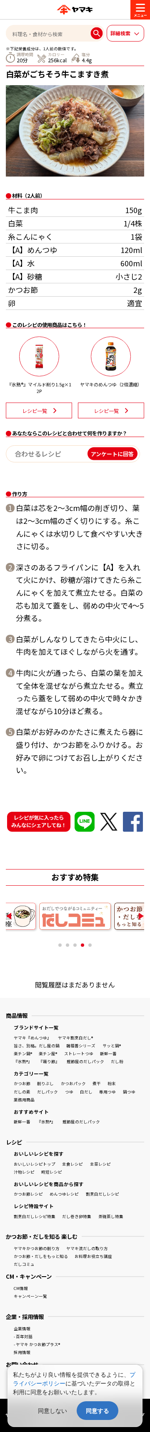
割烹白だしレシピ (102, 1194)
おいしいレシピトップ (34, 1164)
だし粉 (117, 1061)
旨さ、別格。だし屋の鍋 (37, 1046)
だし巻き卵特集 (76, 1216)
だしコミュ (24, 1264)
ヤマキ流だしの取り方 (87, 1248)
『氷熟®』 (23, 1061)
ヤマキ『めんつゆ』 (32, 1038)
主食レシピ (72, 1164)
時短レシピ (51, 1172)
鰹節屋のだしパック (85, 1061)
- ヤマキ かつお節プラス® (37, 1344)
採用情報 (22, 1352)
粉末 (112, 1083)
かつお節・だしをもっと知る (41, 1256)
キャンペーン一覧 (30, 1296)
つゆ (69, 1092)
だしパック (47, 1092)
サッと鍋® (111, 1046)
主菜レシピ (100, 1164)
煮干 (96, 1083)
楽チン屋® (48, 1053)
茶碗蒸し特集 (110, 1216)
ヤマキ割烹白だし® (75, 1038)
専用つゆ (107, 1092)
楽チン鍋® (23, 1053)
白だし (86, 1092)
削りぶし (45, 1083)
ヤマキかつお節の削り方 (37, 1248)
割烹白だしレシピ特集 (34, 1216)
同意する (97, 1410)
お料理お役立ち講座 (93, 1256)
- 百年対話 (23, 1336)
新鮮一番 (108, 1053)
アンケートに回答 (112, 454)
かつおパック (73, 1083)
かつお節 (22, 1083)
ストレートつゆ (78, 1053)
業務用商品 (24, 1100)
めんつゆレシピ (64, 1194)
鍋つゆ (129, 1092)
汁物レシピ (24, 1172)
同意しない (52, 1410)
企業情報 (22, 1328)
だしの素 (22, 1092)
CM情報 (21, 1288)
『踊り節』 (49, 1061)
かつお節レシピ (28, 1194)
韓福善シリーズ (80, 1046)
